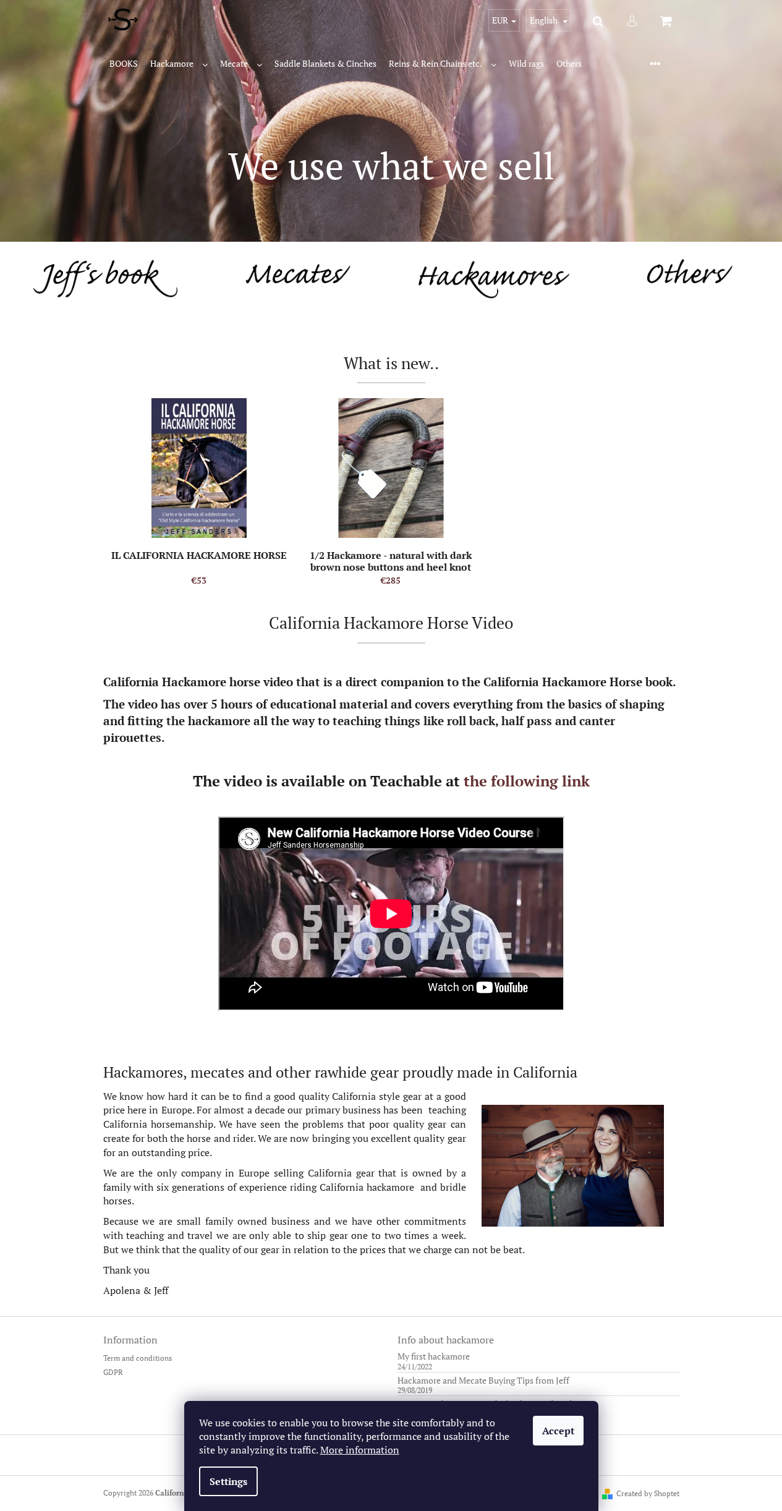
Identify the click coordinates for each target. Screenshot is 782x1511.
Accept (558, 1430)
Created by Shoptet (647, 1493)
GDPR (113, 1372)
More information (359, 1450)
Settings (228, 1481)
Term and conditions (137, 1358)
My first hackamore (433, 1356)
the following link (527, 781)
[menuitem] (123, 64)
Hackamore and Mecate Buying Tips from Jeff (483, 1380)
